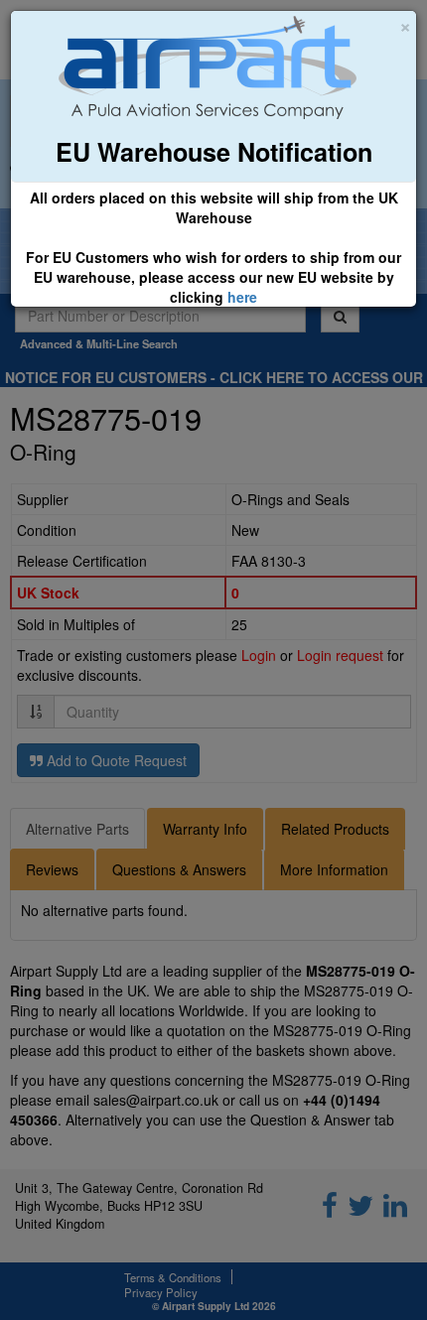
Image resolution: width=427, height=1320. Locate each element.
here (242, 297)
